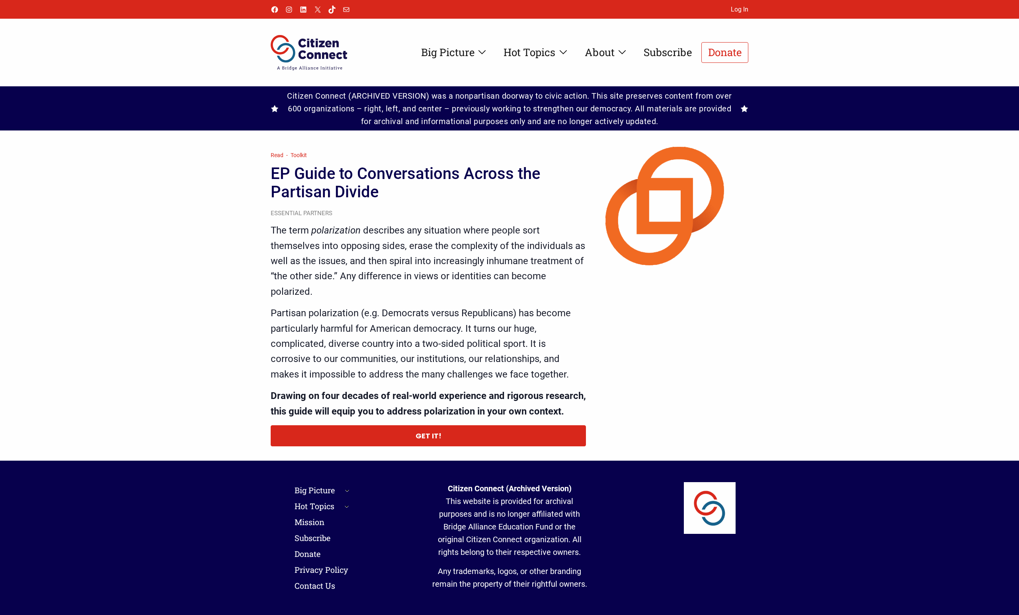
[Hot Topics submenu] (346, 506)
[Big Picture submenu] (347, 490)
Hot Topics (314, 506)
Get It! (428, 436)
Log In (739, 9)
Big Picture (315, 490)
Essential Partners (301, 213)
